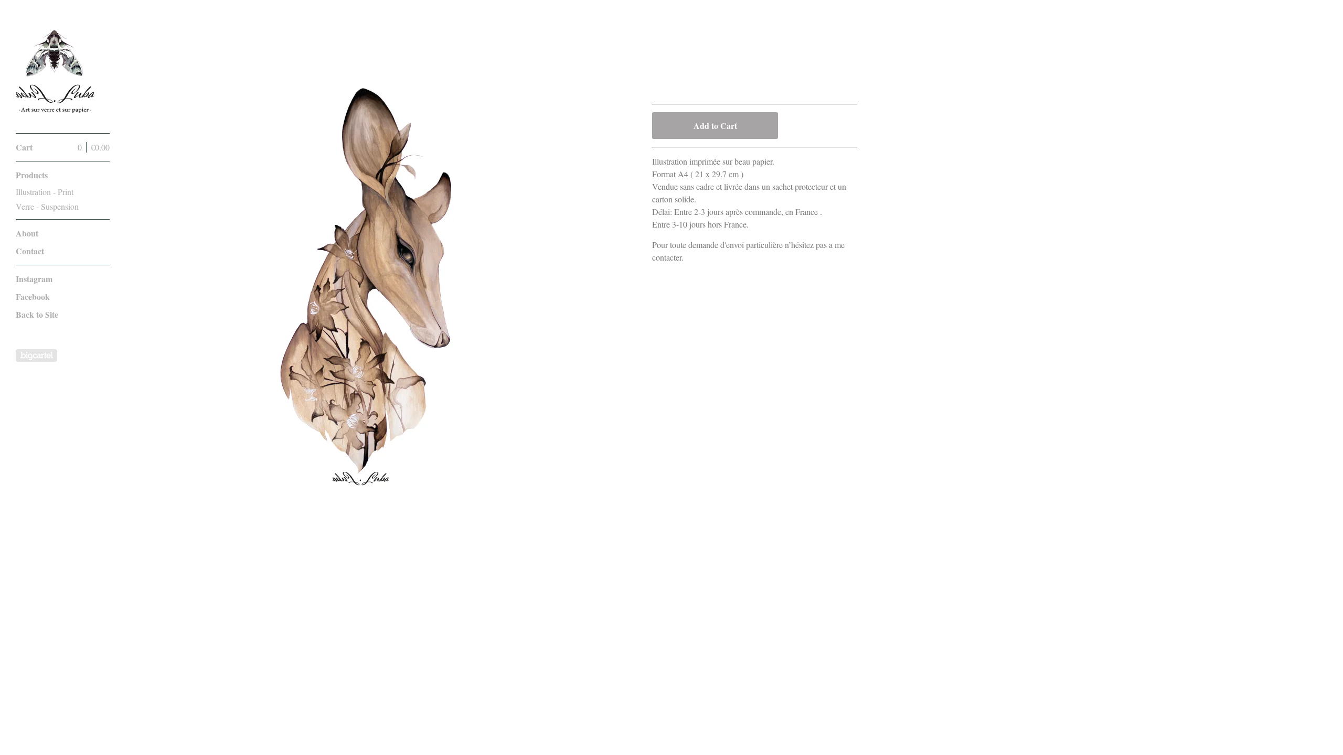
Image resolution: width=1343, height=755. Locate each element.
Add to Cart (715, 126)
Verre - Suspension (47, 206)
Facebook (33, 296)
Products (32, 175)
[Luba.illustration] (55, 72)
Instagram (34, 279)
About (27, 233)
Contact (30, 251)
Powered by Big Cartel (36, 355)
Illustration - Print (44, 191)
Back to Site (37, 314)
